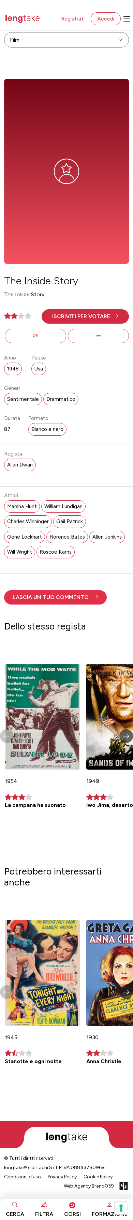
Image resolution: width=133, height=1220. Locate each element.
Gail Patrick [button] (69, 521)
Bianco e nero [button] (47, 429)
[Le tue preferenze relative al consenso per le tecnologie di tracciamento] (121, 1208)
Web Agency (77, 1186)
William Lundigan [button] (63, 506)
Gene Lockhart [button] (24, 537)
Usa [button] (38, 369)
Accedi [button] (105, 18)
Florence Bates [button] (67, 537)
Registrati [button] (73, 18)
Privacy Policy (62, 1177)
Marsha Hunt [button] (22, 506)
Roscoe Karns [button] (56, 552)
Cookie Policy (98, 1177)
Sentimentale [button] (23, 399)
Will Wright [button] (19, 552)
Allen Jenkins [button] (107, 537)
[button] (85, 316)
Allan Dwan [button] (20, 465)
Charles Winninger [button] (28, 521)
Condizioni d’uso (22, 1177)
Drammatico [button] (60, 399)
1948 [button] (13, 369)
